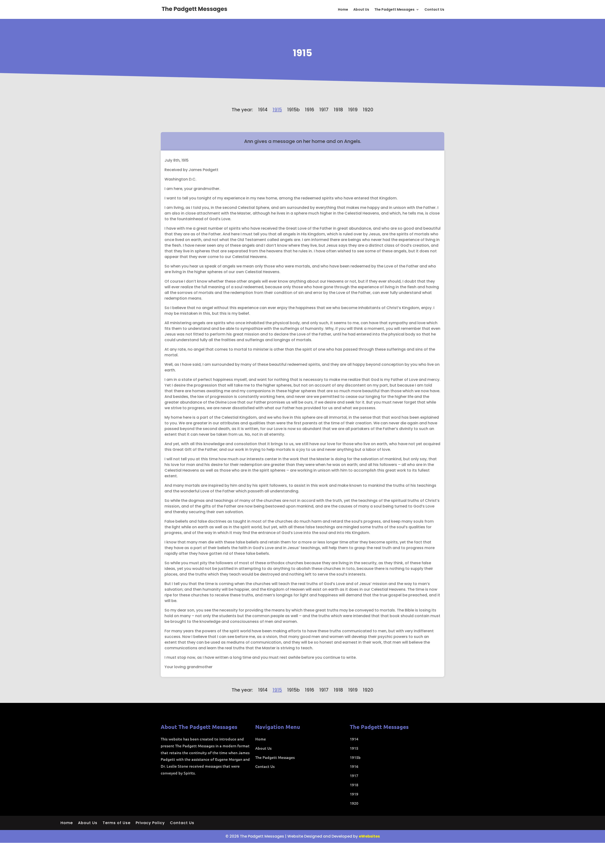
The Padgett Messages (394, 10)
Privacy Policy (150, 823)
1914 (263, 109)
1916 (309, 109)
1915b (293, 109)
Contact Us (434, 10)
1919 (353, 109)
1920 (368, 109)
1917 (323, 109)
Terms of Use (116, 823)
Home (343, 10)
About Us (361, 10)
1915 (302, 53)
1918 (338, 109)
